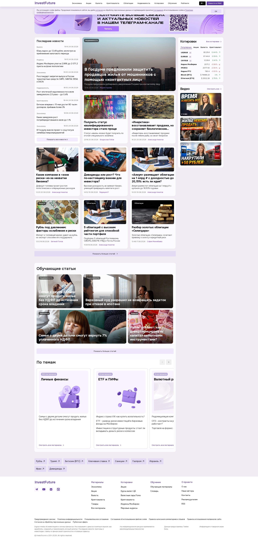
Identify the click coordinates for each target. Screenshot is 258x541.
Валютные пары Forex (131, 495)
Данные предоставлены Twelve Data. (176, 528)
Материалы (97, 482)
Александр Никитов (156, 140)
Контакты (186, 495)
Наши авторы (188, 491)
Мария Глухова (106, 88)
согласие (99, 10)
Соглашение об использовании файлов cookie (129, 519)
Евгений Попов (57, 242)
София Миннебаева (154, 242)
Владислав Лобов (107, 140)
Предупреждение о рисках (44, 519)
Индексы (40, 60)
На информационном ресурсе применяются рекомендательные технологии (137, 528)
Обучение (155, 482)
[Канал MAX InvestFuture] (58, 489)
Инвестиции (92, 98)
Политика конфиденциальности (69, 519)
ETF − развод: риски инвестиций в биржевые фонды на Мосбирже (119, 422)
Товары (94, 504)
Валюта (39, 47)
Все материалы (98, 508)
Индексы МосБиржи (130, 504)
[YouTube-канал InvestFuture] (44, 489)
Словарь (154, 491)
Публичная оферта (80, 522)
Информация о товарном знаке (212, 527)
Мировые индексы (129, 508)
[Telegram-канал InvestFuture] (129, 22)
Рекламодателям (190, 499)
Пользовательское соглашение (96, 519)
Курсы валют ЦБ (128, 491)
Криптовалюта (42, 101)
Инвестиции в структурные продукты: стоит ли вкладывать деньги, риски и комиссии (120, 429)
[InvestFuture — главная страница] (45, 3)
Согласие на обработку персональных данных (52, 522)
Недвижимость (43, 88)
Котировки (126, 482)
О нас (184, 486)
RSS (183, 504)
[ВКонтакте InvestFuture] (51, 489)
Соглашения (158, 10)
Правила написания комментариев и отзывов (167, 519)
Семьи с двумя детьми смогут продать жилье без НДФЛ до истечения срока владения (62, 418)
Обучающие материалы (161, 487)
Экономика (41, 73)
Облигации (139, 151)
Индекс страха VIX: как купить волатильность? (120, 416)
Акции (137, 98)
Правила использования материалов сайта (204, 519)
